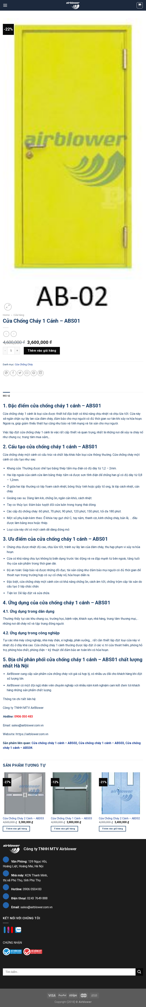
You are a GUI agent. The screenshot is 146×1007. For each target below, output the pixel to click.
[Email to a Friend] (27, 373)
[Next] (143, 805)
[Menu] (5, 5)
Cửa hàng (18, 314)
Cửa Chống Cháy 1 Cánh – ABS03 (71, 818)
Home (6, 314)
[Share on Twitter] (20, 373)
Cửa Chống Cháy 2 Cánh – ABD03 (23, 818)
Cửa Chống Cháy (24, 364)
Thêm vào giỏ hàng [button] (16, 828)
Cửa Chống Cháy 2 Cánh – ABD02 (119, 818)
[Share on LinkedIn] (40, 373)
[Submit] (139, 972)
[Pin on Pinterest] (34, 373)
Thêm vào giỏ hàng (42, 350)
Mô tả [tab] (6, 395)
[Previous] (3, 805)
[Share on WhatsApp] (6, 373)
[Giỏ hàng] (140, 5)
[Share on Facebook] (13, 373)
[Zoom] (8, 307)
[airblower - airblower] (73, 5)
